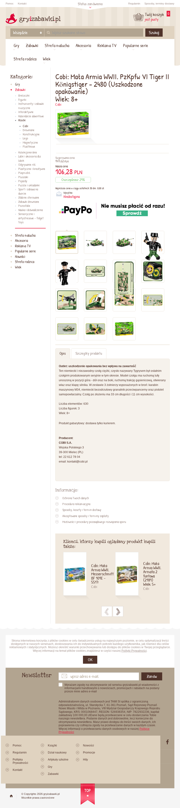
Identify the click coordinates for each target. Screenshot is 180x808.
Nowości (20, 256)
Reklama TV (107, 45)
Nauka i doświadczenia (30, 210)
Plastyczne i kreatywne (31, 169)
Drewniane (28, 130)
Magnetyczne (30, 143)
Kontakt (22, 3)
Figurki (22, 100)
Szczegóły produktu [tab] (88, 353)
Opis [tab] (63, 353)
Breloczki (24, 96)
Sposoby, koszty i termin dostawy (81, 509)
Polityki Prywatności (134, 650)
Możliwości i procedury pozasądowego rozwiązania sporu (94, 521)
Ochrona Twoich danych (75, 498)
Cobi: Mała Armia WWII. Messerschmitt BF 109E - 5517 (100, 574)
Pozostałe (24, 206)
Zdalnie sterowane (28, 198)
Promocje (89, 752)
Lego (25, 138)
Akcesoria (83, 45)
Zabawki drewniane (28, 202)
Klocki (22, 120)
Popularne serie (135, 45)
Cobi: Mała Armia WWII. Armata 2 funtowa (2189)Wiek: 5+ (152, 574)
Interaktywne (26, 112)
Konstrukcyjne (31, 134)
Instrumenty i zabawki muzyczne (31, 106)
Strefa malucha (57, 45)
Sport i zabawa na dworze (28, 191)
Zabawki (32, 45)
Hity (85, 759)
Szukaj (154, 32)
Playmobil (24, 173)
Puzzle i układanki (29, 185)
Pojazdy (22, 181)
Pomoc (10, 3)
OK (90, 660)
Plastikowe (29, 147)
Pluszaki (23, 177)
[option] (89, 576)
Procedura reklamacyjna (76, 504)
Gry (16, 45)
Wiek (46, 59)
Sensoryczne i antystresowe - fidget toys (31, 218)
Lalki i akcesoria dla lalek (29, 158)
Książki (52, 745)
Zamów (152, 676)
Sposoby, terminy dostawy (159, 3)
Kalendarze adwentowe (31, 116)
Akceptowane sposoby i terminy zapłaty (85, 516)
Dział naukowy (57, 752)
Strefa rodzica (25, 59)
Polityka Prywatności (20, 761)
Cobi (58, 104)
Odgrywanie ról (27, 165)
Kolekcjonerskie (27, 152)
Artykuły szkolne (58, 759)
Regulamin (134, 3)
